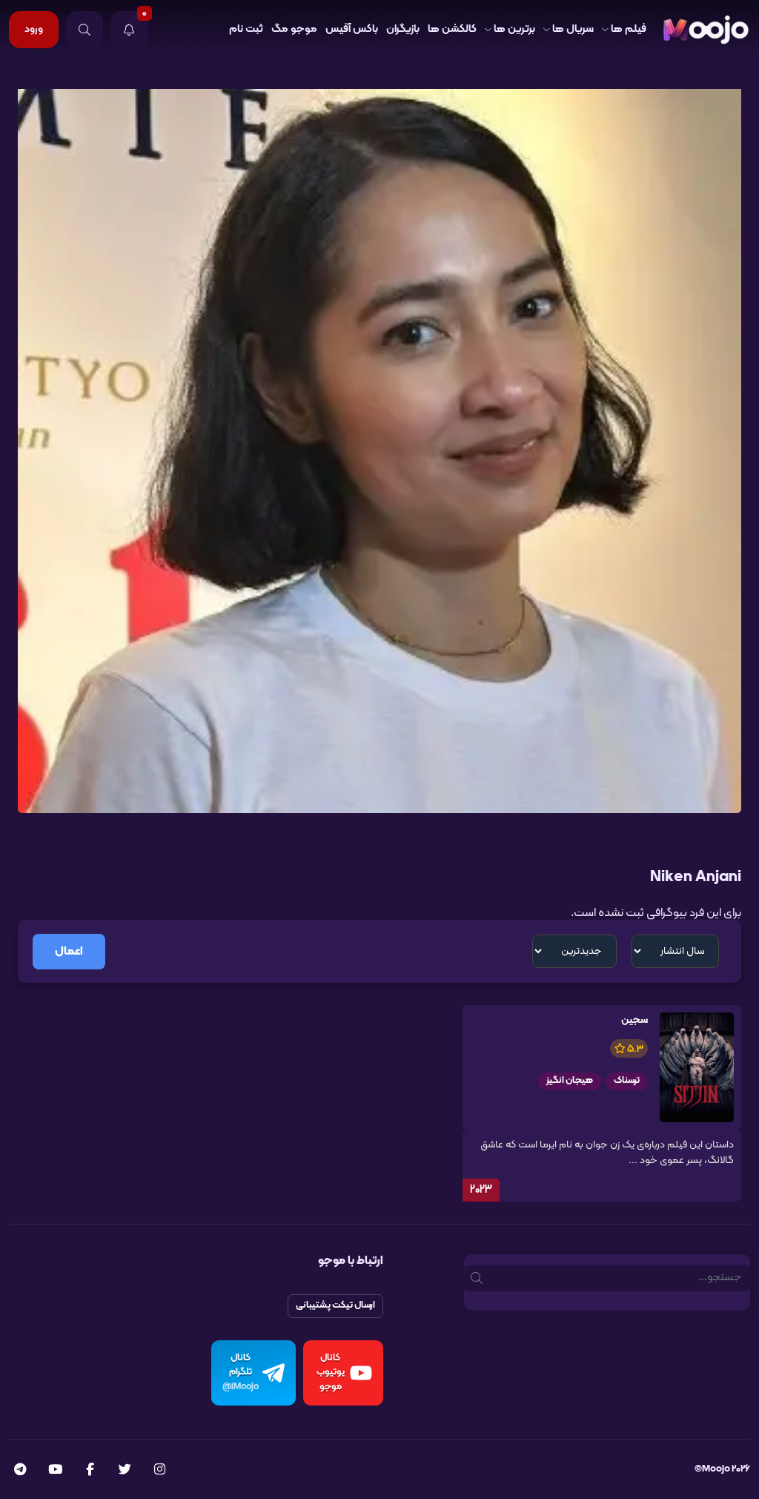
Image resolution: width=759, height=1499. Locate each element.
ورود (33, 29)
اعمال (69, 952)
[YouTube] (55, 1470)
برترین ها (514, 29)
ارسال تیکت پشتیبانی (335, 1305)
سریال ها (573, 29)
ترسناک (627, 1080)
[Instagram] (159, 1470)
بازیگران (403, 29)
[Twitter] (125, 1470)
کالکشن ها (452, 29)
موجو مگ (294, 29)
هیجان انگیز (569, 1080)
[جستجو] (84, 29)
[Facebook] (90, 1470)
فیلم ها (628, 29)
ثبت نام (246, 29)
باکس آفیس (351, 29)
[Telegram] (20, 1470)
